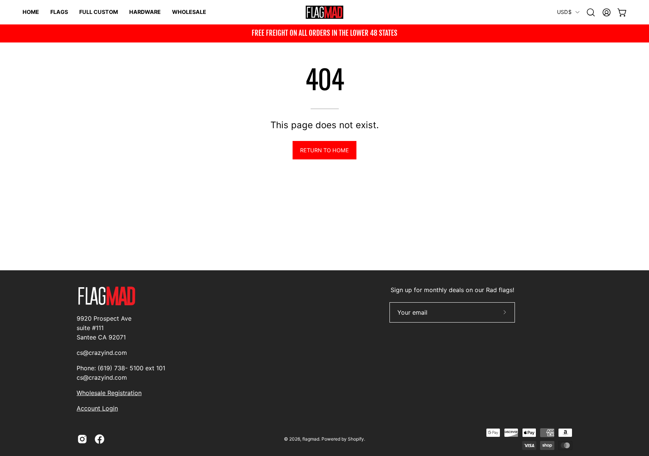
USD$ (564, 12)
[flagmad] (324, 12)
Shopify (356, 439)
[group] (324, 33)
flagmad (310, 439)
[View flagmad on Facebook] (99, 439)
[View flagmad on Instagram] (82, 439)
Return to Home (324, 150)
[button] (591, 12)
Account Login (97, 408)
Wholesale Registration (109, 393)
